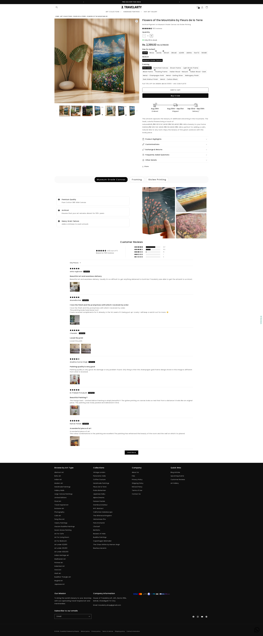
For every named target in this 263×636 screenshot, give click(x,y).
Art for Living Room (61, 537)
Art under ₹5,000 (60, 548)
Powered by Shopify (73, 631)
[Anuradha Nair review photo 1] (75, 320)
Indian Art (58, 479)
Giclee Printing (157, 179)
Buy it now (175, 96)
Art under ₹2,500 (60, 545)
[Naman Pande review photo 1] (75, 441)
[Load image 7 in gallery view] (133, 111)
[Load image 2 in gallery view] (76, 111)
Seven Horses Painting (63, 530)
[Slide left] (56, 111)
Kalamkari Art (59, 566)
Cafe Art (57, 516)
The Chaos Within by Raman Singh (106, 545)
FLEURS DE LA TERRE (79, 16)
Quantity (146, 32)
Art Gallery (175, 483)
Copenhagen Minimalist (102, 541)
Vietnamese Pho (99, 519)
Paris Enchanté (99, 523)
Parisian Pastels (99, 501)
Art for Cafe (59, 534)
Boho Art (57, 476)
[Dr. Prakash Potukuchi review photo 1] (75, 410)
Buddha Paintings (100, 537)
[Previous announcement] (83, 2)
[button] (56, 7)
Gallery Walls (59, 490)
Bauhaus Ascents (99, 548)
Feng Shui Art (59, 519)
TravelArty (63, 631)
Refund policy (85, 631)
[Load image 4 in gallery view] (99, 111)
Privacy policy (96, 631)
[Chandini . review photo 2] (86, 348)
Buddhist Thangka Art (62, 577)
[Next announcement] (179, 2)
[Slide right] (137, 111)
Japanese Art (59, 584)
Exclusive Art (59, 508)
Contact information (133, 631)
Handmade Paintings (62, 487)
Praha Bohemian (99, 490)
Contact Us (136, 494)
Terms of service (107, 631)
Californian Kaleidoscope (102, 512)
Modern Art (58, 483)
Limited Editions (60, 498)
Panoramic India (99, 476)
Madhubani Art (60, 559)
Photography (59, 512)
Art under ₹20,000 (61, 552)
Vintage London (99, 472)
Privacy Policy (137, 479)
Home (57, 16)
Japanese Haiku (99, 494)
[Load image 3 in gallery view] (87, 111)
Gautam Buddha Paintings (64, 526)
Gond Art (57, 570)
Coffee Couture (99, 479)
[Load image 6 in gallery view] (122, 111)
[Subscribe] (89, 616)
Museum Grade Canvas (111, 179)
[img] (75, 268)
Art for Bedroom (60, 541)
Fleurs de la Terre (100, 487)
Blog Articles (175, 472)
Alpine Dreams (98, 498)
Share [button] (146, 166)
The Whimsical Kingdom (102, 516)
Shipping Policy (137, 483)
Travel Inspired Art (61, 505)
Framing (137, 179)
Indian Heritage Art (61, 555)
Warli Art (57, 573)
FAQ (133, 476)
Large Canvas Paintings (63, 494)
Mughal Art (58, 581)
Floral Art (57, 501)
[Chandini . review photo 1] (75, 348)
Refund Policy (137, 487)
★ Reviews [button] (261, 320)
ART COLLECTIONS (66, 16)
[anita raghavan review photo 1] (75, 287)
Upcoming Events (177, 476)
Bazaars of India (99, 534)
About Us (135, 472)
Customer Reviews (178, 479)
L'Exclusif (96, 526)
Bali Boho (96, 530)
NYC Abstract (98, 508)
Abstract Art (59, 472)
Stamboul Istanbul (100, 505)
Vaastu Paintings (60, 523)
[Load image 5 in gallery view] (110, 111)
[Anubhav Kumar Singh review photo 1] (75, 379)
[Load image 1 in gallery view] (64, 111)
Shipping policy (120, 631)
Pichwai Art (58, 563)
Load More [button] (131, 452)
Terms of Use (137, 490)
